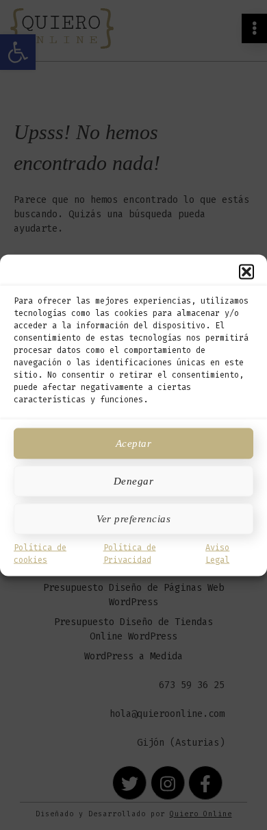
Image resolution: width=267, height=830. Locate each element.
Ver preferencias (133, 518)
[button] (246, 271)
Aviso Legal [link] (217, 553)
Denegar (134, 481)
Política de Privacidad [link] (129, 553)
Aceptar (134, 443)
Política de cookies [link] (40, 553)
